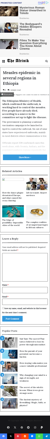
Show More (24, 157)
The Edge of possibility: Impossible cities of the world (12, 222)
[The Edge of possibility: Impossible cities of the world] (13, 211)
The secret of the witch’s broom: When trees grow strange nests (31, 390)
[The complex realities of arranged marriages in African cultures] (37, 212)
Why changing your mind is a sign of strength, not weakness (33, 378)
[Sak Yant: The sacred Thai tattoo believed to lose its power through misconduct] (10, 342)
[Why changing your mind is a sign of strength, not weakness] (10, 379)
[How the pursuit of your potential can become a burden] (10, 355)
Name (5, 285)
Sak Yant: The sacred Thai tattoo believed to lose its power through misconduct (32, 342)
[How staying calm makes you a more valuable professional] (10, 367)
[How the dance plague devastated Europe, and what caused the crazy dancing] (13, 184)
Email (5, 297)
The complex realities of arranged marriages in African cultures (37, 225)
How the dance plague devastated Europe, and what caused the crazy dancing (12, 196)
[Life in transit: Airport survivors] (37, 184)
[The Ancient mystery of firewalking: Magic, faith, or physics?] (10, 403)
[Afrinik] (18, 61)
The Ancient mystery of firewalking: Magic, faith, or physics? (33, 402)
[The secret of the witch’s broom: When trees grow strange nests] (10, 391)
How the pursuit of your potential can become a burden (31, 354)
